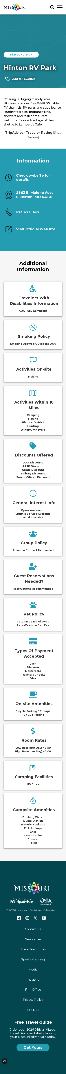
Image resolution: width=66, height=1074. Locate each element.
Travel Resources (33, 949)
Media (33, 969)
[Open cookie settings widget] (4, 1061)
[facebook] (19, 918)
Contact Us (33, 929)
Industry (33, 979)
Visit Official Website (35, 229)
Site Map (33, 1010)
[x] (35, 918)
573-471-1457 (27, 212)
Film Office (33, 989)
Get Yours (33, 1047)
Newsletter (33, 939)
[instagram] (27, 918)
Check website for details (33, 177)
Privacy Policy (33, 999)
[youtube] (44, 918)
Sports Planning (33, 959)
